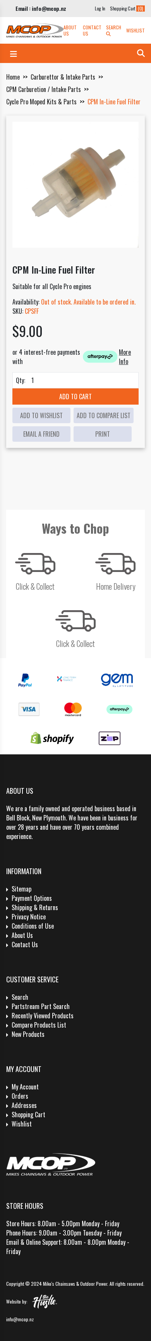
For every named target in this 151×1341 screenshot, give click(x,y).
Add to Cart (75, 396)
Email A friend (41, 434)
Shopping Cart (28, 1114)
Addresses (24, 1105)
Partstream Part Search (41, 1006)
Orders (20, 1096)
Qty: (20, 380)
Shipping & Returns (35, 907)
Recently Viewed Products (43, 1015)
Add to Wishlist (41, 415)
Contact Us (92, 30)
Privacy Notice (29, 916)
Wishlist (135, 30)
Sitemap (21, 888)
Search (113, 27)
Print (102, 434)
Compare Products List (39, 1025)
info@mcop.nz (20, 1319)
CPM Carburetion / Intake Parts (43, 89)
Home (13, 77)
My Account (25, 1086)
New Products (28, 1034)
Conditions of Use (33, 926)
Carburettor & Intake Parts (63, 77)
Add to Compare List (103, 415)
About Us (70, 30)
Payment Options (32, 898)
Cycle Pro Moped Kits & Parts (41, 101)
